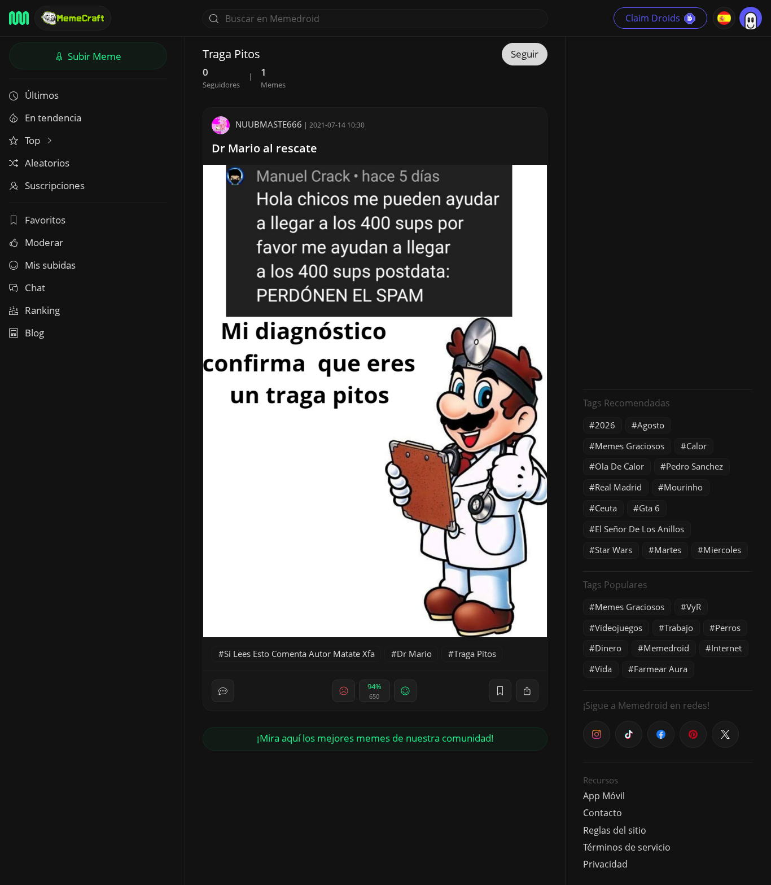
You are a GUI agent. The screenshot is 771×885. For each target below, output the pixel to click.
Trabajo (678, 627)
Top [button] (33, 140)
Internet (726, 648)
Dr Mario (414, 653)
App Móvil (604, 796)
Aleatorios (47, 162)
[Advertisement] (667, 211)
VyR (693, 606)
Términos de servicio (627, 847)
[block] (527, 691)
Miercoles (722, 549)
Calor (696, 446)
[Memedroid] (19, 18)
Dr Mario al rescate (264, 148)
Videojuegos (618, 627)
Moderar (44, 242)
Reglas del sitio (614, 830)
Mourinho (683, 487)
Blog (34, 332)
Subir (93, 56)
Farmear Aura (660, 668)
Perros (728, 627)
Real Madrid (618, 487)
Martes (667, 549)
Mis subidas (50, 265)
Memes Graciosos (629, 446)
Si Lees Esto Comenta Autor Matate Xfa (299, 653)
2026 (605, 425)
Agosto (650, 425)
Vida (603, 668)
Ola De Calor (619, 466)
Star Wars (613, 549)
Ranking (42, 310)
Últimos (42, 95)
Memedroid (666, 648)
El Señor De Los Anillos (639, 528)
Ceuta (606, 508)
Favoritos (45, 219)
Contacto (602, 813)
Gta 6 (649, 508)
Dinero (608, 648)
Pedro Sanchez (694, 466)
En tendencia (53, 117)
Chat (35, 287)
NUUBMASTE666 (268, 124)
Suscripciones (55, 185)
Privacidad (605, 864)
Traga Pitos (475, 653)
